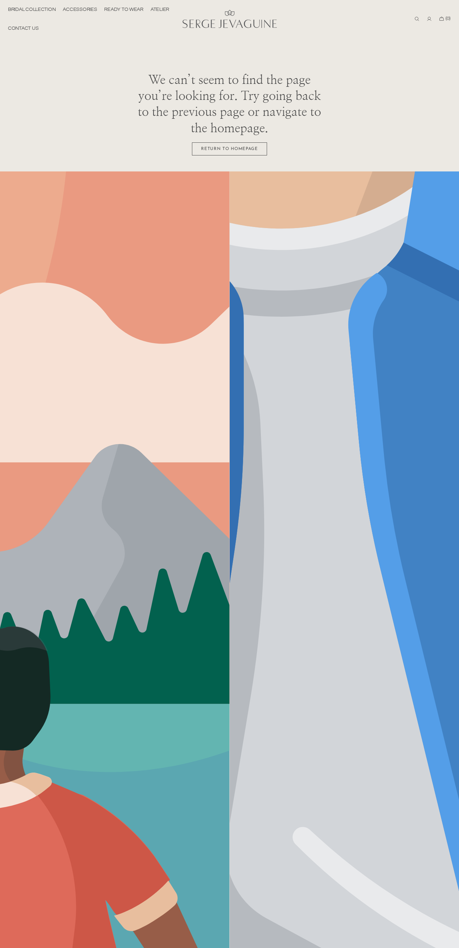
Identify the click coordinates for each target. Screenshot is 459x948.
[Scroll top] (448, 937)
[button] (417, 19)
